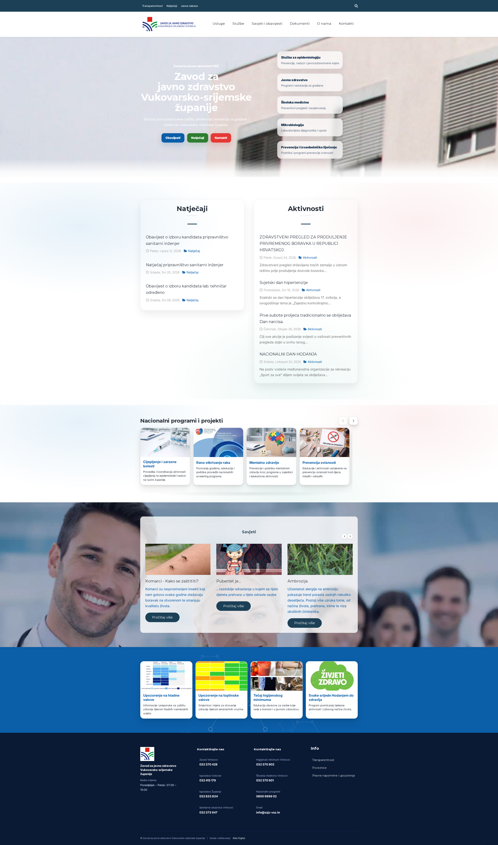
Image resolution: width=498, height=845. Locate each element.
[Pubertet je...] (248, 559)
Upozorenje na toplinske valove (218, 697)
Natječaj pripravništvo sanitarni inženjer (185, 264)
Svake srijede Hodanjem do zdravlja (331, 697)
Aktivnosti (310, 257)
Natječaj (194, 251)
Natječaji (172, 5)
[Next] (350, 536)
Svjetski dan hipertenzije (284, 282)
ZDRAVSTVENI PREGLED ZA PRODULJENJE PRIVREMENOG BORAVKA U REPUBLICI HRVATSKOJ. (303, 243)
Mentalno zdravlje (264, 463)
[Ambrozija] (320, 559)
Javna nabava (189, 5)
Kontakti (221, 138)
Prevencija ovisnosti (319, 463)
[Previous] (344, 536)
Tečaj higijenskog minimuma (267, 697)
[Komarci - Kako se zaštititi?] (177, 559)
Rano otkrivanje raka (213, 463)
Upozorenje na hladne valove (161, 697)
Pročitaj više (162, 617)
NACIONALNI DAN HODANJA (288, 354)
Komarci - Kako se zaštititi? (172, 581)
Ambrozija (298, 581)
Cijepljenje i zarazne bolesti (159, 464)
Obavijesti (173, 138)
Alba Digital (239, 838)
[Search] (355, 5)
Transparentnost (152, 5)
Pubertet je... (228, 581)
